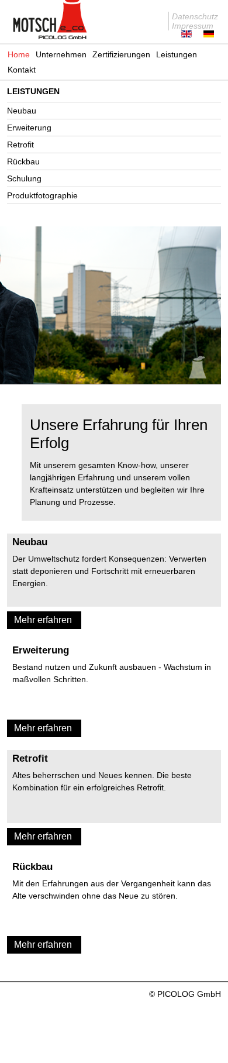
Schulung (24, 178)
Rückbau (23, 161)
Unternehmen (61, 54)
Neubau (21, 110)
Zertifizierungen (121, 54)
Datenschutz (195, 16)
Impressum (192, 25)
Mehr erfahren (43, 620)
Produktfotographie (42, 195)
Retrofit (20, 144)
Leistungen (176, 54)
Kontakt (22, 69)
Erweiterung (29, 127)
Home (19, 54)
